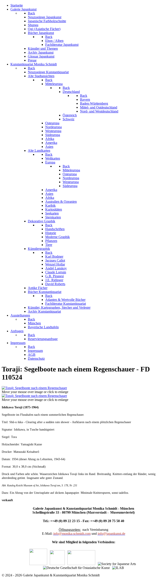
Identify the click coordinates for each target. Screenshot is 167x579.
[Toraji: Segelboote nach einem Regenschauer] (34, 388)
